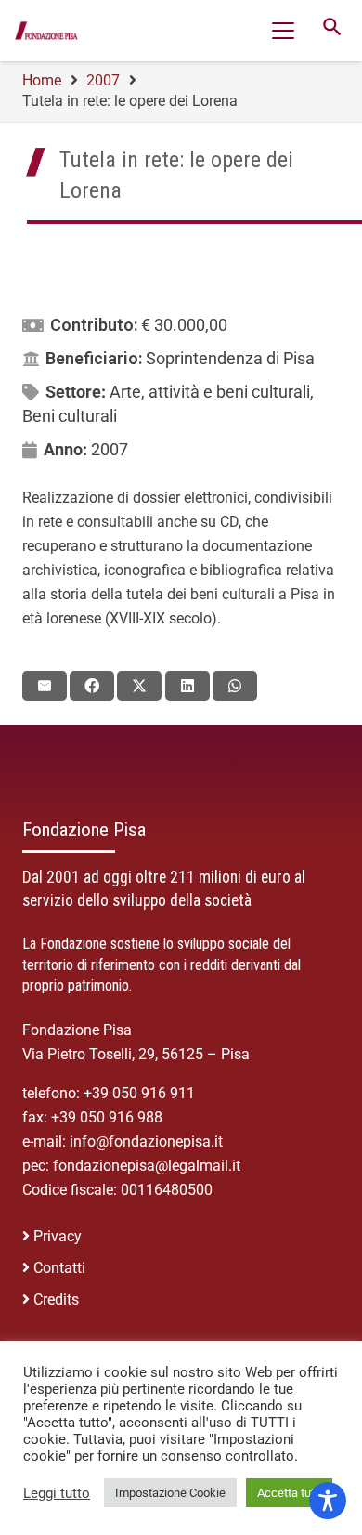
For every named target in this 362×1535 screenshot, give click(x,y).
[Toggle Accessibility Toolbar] (327, 1500)
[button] (283, 31)
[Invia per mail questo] (44, 686)
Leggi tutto (56, 1493)
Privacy (57, 1236)
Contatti (59, 1268)
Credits (56, 1299)
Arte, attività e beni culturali (210, 391)
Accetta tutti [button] (289, 1493)
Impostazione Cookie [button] (170, 1493)
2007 (109, 449)
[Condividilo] (92, 686)
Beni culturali (69, 416)
